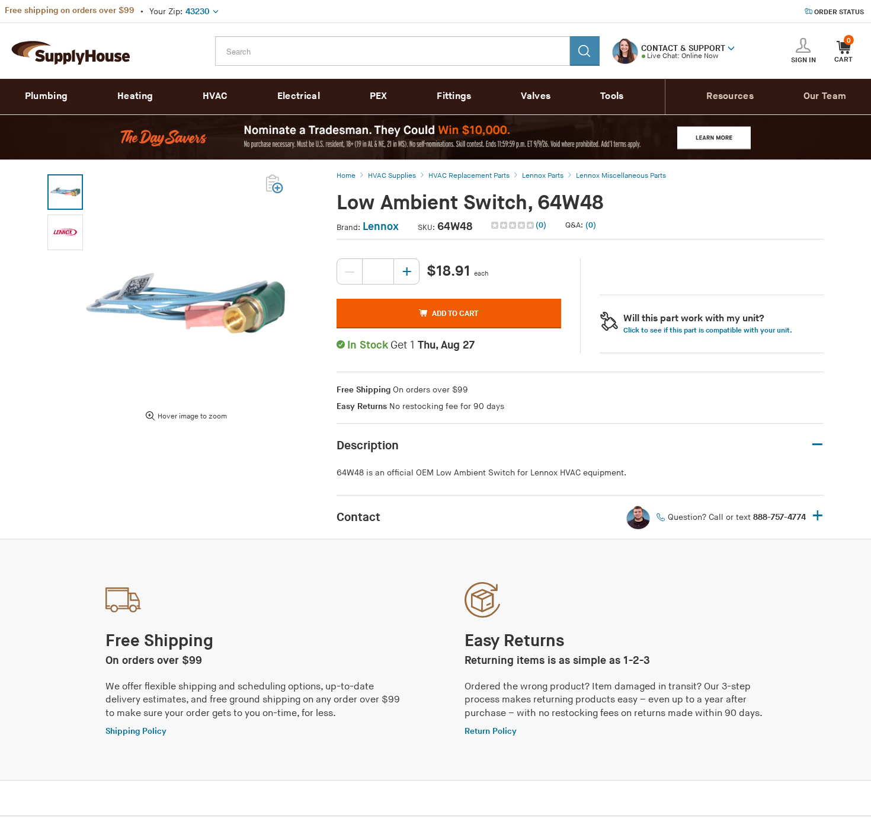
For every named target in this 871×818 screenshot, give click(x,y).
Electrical (298, 96)
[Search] (585, 51)
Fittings (454, 96)
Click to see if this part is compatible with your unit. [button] (707, 330)
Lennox (381, 227)
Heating (135, 96)
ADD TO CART (455, 313)
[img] (513, 225)
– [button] (817, 445)
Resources (730, 96)
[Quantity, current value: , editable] (378, 271)
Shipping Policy (135, 731)
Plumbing (46, 96)
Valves (535, 96)
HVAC (215, 96)
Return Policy (491, 731)
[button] (731, 47)
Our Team (824, 96)
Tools (612, 96)
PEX (379, 96)
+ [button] (818, 516)
